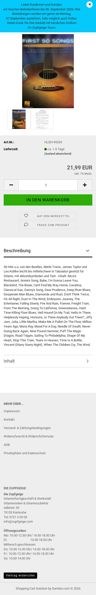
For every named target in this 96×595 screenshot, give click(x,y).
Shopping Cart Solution (31, 588)
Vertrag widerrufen (20, 575)
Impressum (12, 411)
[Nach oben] (82, 587)
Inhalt (9, 361)
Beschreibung (17, 250)
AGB (7, 445)
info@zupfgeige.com (18, 521)
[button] (11, 185)
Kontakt (9, 419)
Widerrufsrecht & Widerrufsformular (29, 436)
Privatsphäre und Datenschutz (25, 453)
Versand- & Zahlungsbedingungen (27, 428)
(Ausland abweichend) (57, 153)
